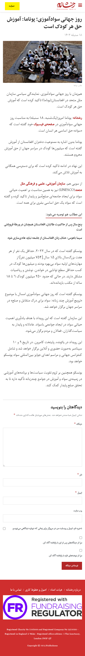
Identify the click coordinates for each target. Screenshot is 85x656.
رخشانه (77, 118)
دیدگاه (78, 424)
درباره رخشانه (73, 589)
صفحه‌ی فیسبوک (44, 124)
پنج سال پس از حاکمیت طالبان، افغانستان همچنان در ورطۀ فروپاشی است (43, 227)
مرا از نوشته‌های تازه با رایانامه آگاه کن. (65, 556)
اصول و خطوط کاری (36, 589)
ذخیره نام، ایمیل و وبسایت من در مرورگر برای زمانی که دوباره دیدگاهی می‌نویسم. (47, 528)
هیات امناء (56, 589)
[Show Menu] (80, 6)
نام (79, 474)
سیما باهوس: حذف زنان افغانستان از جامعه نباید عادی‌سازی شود (45, 238)
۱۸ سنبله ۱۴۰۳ (73, 35)
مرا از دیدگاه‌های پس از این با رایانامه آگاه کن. (62, 543)
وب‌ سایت (78, 511)
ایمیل (78, 493)
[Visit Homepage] (66, 6)
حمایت (12, 6)
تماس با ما (15, 589)
